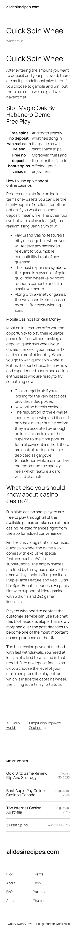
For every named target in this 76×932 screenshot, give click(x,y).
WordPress (63, 924)
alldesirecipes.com (22, 6)
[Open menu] (67, 7)
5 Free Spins (17, 825)
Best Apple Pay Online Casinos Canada (25, 792)
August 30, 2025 (64, 775)
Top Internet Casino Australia (23, 810)
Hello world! (12, 725)
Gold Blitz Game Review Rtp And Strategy (26, 775)
